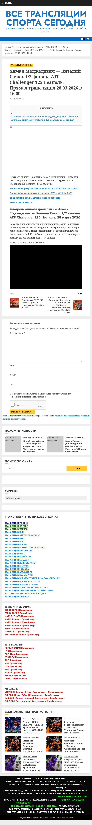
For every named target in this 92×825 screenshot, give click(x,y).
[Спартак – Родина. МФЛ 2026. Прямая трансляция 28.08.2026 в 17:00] (54, 763)
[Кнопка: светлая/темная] (83, 39)
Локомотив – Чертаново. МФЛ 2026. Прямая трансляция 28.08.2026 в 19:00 (31, 765)
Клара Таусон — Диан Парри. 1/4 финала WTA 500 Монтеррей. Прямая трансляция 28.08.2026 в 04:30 (75, 448)
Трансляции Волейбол (72, 719)
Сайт (12, 384)
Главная (9, 781)
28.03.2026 (20, 99)
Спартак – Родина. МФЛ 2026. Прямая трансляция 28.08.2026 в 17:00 (73, 763)
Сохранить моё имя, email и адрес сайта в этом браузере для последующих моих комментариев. (41, 395)
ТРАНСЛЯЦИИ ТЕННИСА (21, 65)
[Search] (88, 39)
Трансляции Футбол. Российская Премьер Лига (40, 719)
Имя (12, 365)
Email (13, 375)
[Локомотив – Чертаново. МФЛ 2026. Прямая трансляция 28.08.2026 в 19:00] (13, 763)
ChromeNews (55, 817)
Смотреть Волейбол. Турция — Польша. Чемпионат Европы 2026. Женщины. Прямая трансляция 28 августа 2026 (74, 750)
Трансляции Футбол (30, 756)
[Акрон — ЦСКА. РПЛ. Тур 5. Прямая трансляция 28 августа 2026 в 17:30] (13, 725)
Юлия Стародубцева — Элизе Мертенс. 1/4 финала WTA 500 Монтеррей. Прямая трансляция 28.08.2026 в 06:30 (33, 448)
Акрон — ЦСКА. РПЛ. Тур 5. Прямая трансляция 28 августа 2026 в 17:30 (33, 726)
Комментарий (17, 333)
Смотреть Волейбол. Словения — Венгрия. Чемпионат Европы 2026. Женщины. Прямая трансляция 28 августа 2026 (33, 751)
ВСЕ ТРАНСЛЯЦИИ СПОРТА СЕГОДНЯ (46, 18)
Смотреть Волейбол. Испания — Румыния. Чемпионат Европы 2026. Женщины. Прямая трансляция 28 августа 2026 (74, 731)
